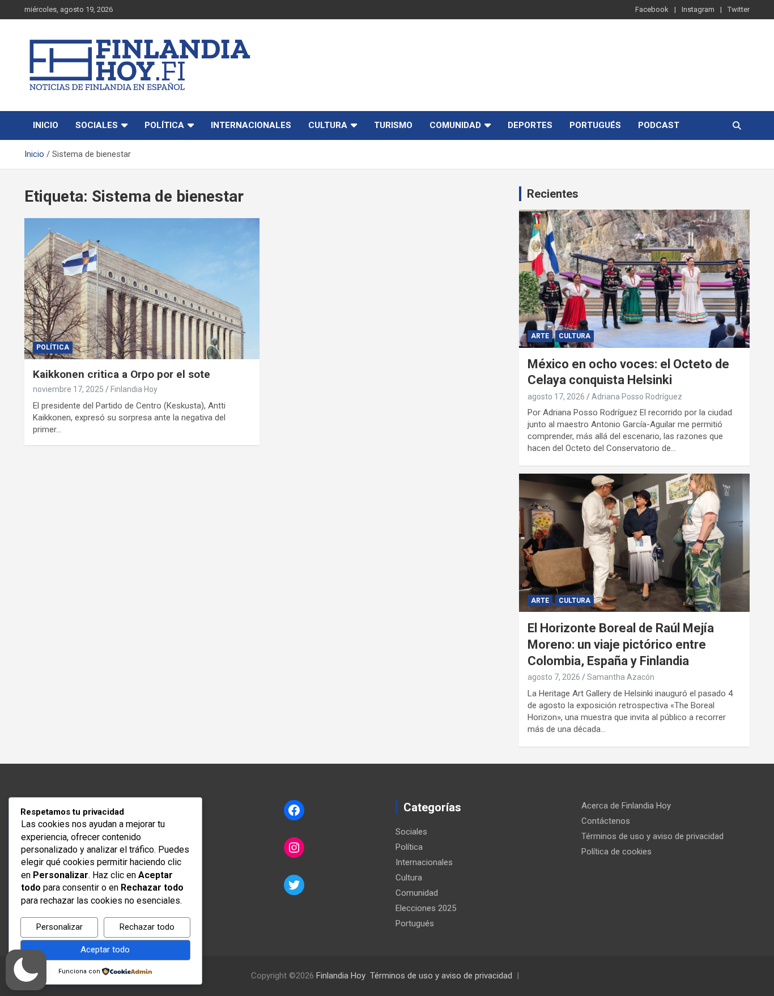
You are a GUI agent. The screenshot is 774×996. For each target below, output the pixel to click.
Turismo (393, 125)
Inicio (45, 125)
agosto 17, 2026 (556, 396)
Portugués (595, 125)
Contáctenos (605, 821)
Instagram (698, 9)
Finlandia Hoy (134, 389)
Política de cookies (616, 851)
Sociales (96, 125)
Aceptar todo (105, 949)
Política (164, 125)
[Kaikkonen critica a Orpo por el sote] (142, 288)
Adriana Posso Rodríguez (637, 396)
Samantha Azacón (620, 677)
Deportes (530, 125)
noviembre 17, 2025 (68, 389)
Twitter (739, 9)
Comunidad (455, 125)
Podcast (658, 125)
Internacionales (251, 125)
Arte (540, 336)
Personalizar (59, 927)
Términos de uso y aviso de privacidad (652, 836)
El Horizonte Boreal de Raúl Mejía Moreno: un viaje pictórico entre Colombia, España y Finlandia (621, 644)
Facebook (652, 9)
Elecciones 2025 (425, 908)
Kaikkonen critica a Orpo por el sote (121, 374)
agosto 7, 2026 (554, 677)
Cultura (327, 125)
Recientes (553, 194)
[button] (26, 970)
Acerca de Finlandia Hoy (626, 806)
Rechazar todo (147, 927)
